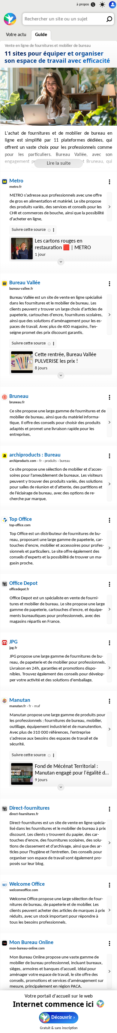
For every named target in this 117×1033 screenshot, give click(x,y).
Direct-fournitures (29, 808)
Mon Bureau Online (31, 942)
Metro (16, 181)
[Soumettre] (108, 19)
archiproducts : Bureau (35, 455)
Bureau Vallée (24, 283)
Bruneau (18, 396)
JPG (13, 642)
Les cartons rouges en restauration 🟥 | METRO (63, 244)
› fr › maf (24, 706)
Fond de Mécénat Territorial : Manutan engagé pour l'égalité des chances (72, 770)
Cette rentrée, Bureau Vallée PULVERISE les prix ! (65, 358)
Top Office (20, 519)
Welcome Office (27, 884)
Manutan (19, 700)
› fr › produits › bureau (39, 461)
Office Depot (23, 583)
